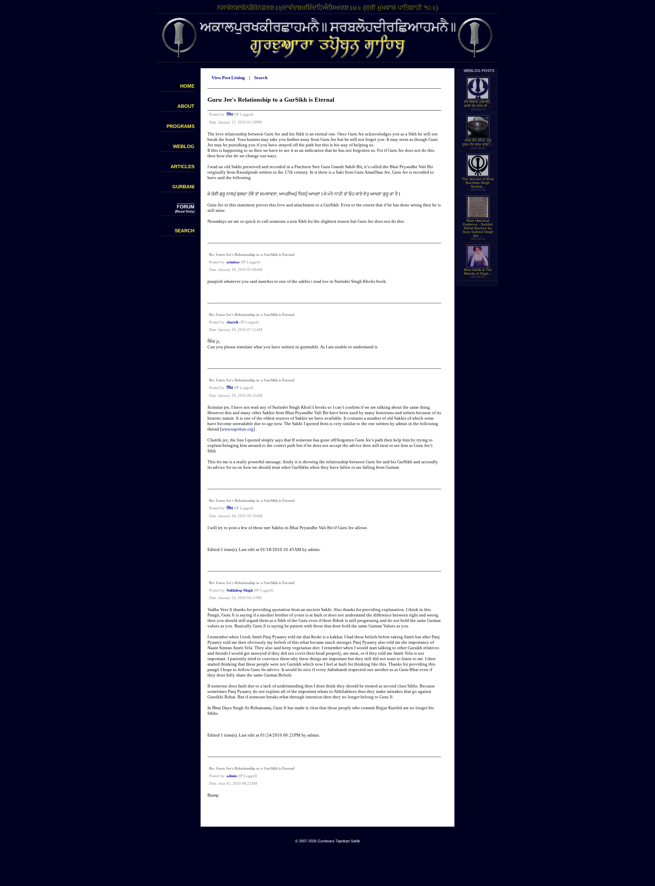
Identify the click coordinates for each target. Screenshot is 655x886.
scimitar (233, 262)
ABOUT (185, 106)
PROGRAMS (180, 126)
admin (232, 776)
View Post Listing (228, 77)
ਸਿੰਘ (230, 114)
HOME (187, 86)
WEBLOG (183, 146)
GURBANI (183, 186)
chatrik (232, 322)
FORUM (185, 206)
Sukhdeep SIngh (240, 590)
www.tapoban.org (237, 429)
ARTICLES (182, 166)
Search (260, 77)
